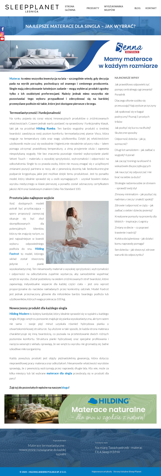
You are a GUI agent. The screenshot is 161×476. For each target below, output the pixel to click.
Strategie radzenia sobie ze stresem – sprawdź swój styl (135, 185)
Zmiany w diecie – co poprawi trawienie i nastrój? (132, 230)
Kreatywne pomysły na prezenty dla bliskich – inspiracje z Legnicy (135, 219)
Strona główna (70, 8)
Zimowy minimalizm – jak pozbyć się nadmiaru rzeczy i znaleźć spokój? (135, 196)
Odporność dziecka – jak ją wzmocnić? (130, 141)
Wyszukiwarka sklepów (113, 8)
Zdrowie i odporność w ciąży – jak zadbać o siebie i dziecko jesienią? (134, 208)
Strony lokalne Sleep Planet (127, 471)
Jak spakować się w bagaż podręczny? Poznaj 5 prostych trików (132, 116)
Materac (14, 78)
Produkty (93, 8)
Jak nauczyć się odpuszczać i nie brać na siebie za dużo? (133, 174)
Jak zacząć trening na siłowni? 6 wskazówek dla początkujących (133, 163)
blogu (65, 387)
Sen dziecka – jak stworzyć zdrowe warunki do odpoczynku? (135, 252)
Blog (137, 8)
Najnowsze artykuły (102, 471)
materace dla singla (59, 373)
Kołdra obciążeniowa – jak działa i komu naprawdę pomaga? (134, 241)
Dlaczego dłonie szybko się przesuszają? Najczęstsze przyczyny (135, 103)
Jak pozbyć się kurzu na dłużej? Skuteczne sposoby (133, 130)
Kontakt (151, 8)
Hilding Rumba (45, 128)
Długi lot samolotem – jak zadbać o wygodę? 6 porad (135, 152)
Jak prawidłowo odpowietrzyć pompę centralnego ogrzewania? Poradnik (133, 89)
